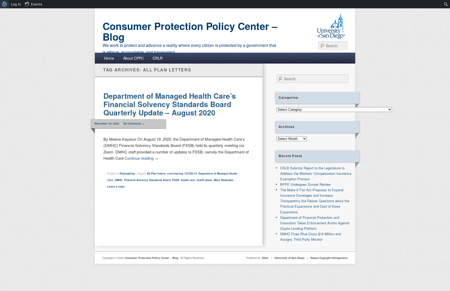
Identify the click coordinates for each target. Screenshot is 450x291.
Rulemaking (127, 173)
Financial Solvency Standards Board (147, 180)
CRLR (157, 58)
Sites (265, 258)
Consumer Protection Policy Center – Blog (190, 31)
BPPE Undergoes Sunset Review (305, 184)
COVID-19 (191, 173)
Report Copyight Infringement (328, 258)
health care (188, 180)
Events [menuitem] (36, 4)
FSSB (175, 180)
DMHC (118, 180)
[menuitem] (4, 4)
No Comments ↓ (133, 123)
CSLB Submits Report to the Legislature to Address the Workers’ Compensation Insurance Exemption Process (315, 173)
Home (109, 58)
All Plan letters (156, 173)
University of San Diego (289, 258)
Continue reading (141, 158)
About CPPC (133, 58)
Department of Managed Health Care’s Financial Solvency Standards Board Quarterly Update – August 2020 (169, 104)
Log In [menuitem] (16, 4)
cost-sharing (175, 173)
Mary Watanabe (223, 180)
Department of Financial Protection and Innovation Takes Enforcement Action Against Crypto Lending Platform (314, 223)
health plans (204, 180)
